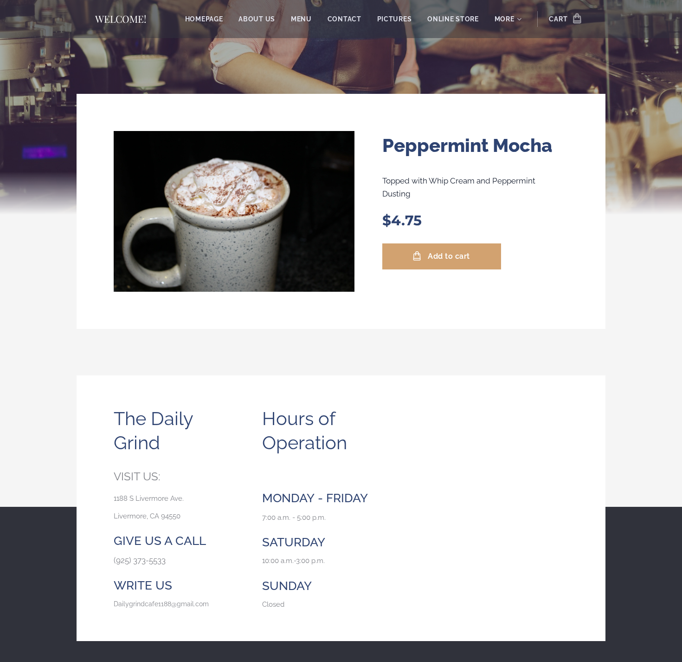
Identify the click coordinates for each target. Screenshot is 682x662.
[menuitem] (204, 19)
